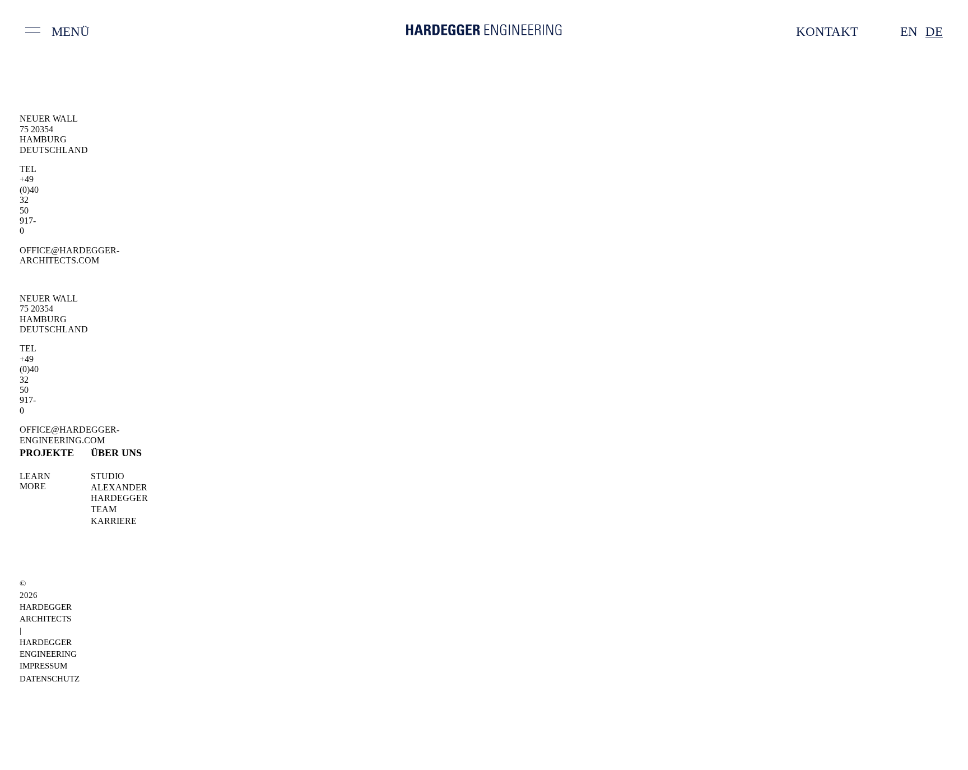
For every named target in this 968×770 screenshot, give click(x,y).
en (909, 31)
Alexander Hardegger (119, 492)
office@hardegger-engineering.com (69, 434)
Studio (107, 476)
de (934, 31)
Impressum (43, 665)
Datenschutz (50, 678)
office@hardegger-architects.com (69, 255)
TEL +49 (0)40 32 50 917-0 (29, 199)
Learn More (35, 481)
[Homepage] (484, 31)
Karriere (114, 521)
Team (104, 509)
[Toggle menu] (32, 32)
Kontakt (827, 31)
